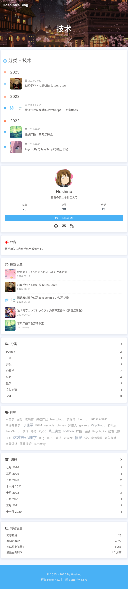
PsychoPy (99, 431)
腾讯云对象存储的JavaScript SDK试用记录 (51, 110)
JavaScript (13, 431)
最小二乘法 (54, 438)
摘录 (78, 437)
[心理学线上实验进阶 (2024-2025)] (16, 84)
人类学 (10, 419)
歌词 (25, 431)
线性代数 (114, 431)
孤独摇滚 (26, 444)
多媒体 (71, 419)
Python (68, 431)
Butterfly (40, 444)
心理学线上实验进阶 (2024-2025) (46, 86)
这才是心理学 (25, 437)
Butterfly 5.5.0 (78, 579)
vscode (49, 425)
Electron (83, 419)
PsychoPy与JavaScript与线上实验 (46, 149)
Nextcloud (57, 419)
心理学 (28, 425)
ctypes (61, 425)
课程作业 (42, 419)
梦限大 (72, 425)
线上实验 (54, 431)
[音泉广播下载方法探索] (16, 132)
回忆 (20, 419)
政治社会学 (13, 425)
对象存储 (110, 438)
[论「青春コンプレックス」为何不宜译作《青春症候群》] (10, 312)
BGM (38, 425)
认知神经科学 (93, 438)
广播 (79, 431)
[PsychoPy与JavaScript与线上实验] (16, 147)
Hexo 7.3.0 (53, 579)
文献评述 (12, 444)
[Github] (56, 226)
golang (84, 425)
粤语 (34, 431)
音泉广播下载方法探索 (38, 134)
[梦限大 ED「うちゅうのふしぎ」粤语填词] (10, 274)
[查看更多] (121, 344)
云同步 (68, 438)
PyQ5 (42, 431)
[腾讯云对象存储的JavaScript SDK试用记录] (16, 108)
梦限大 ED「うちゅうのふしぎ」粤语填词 (42, 272)
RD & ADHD (99, 419)
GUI (8, 438)
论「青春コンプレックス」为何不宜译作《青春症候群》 (50, 310)
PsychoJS (98, 425)
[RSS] (72, 226)
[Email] (64, 226)
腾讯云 (112, 425)
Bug (41, 438)
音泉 (87, 431)
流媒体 (29, 419)
